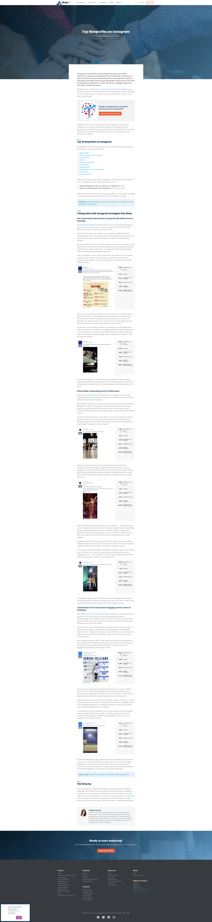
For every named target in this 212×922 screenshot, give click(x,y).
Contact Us (136, 886)
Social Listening (62, 877)
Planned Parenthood (87, 162)
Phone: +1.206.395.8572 (139, 891)
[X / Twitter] (103, 917)
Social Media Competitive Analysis (67, 875)
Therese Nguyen (103, 36)
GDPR (128, 913)
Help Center (136, 884)
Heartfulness (84, 165)
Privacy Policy (118, 913)
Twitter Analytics (87, 895)
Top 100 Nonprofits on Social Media (114, 89)
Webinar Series (112, 883)
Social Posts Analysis (63, 879)
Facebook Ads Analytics (64, 891)
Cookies (124, 913)
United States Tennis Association (91, 169)
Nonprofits (86, 877)
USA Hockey (84, 172)
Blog (109, 873)
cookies (13, 906)
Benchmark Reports (113, 875)
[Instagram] (114, 917)
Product (60, 873)
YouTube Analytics (88, 899)
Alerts (59, 893)
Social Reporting (62, 883)
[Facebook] (98, 917)
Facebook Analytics (88, 893)
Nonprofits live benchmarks (88, 204)
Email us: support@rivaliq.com (141, 890)
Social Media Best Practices (112, 38)
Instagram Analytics (88, 891)
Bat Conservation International (91, 155)
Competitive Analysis (97, 38)
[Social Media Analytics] (63, 2)
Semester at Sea (85, 174)
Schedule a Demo (138, 888)
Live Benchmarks (112, 879)
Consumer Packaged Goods (90, 879)
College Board (84, 167)
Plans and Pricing (137, 875)
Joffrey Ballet (84, 153)
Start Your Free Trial (106, 851)
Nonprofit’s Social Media (105, 774)
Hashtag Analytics (62, 889)
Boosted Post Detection (64, 885)
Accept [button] (19, 917)
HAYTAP (82, 160)
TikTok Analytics (87, 890)
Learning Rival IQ (112, 885)
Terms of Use (111, 913)
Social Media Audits (63, 881)
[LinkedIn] (108, 917)
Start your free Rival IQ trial (110, 113)
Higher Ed (85, 875)
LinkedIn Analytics (87, 897)
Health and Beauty (88, 881)
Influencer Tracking (63, 887)
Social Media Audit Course (115, 881)
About (134, 873)
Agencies (85, 873)
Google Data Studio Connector (66, 895)
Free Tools (111, 877)
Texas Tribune (85, 158)
